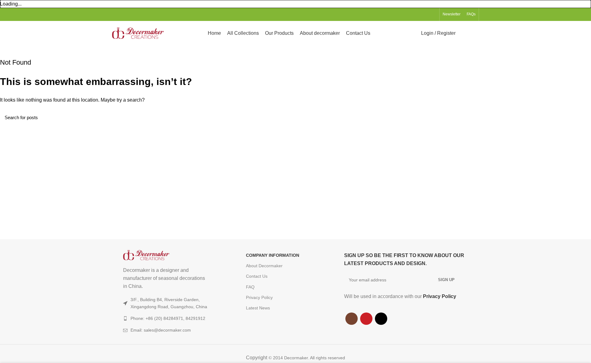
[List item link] (172, 330)
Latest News (258, 307)
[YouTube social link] (425, 14)
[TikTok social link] (432, 14)
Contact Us (256, 276)
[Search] (464, 33)
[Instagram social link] (418, 14)
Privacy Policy (259, 297)
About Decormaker (264, 265)
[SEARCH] (582, 117)
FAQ (250, 286)
